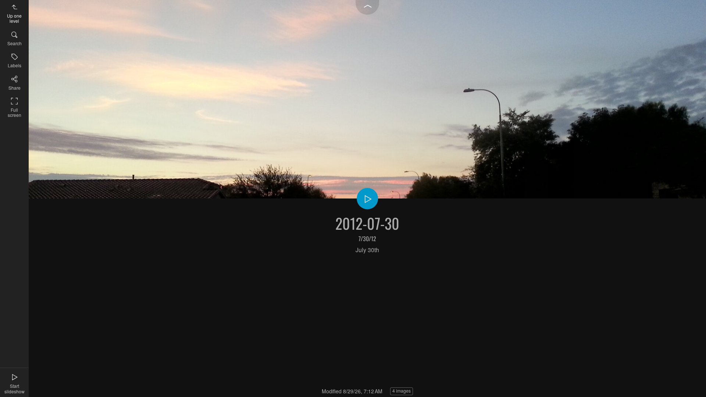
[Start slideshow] (367, 198)
